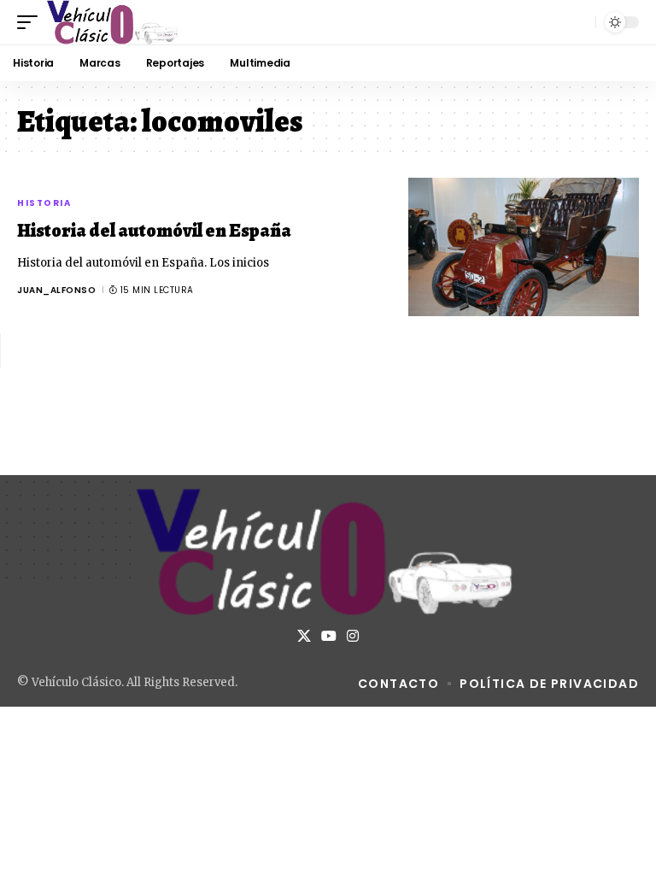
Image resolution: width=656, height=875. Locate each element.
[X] (304, 636)
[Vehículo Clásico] (112, 22)
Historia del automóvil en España (154, 231)
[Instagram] (353, 636)
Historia (44, 203)
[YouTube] (329, 636)
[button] (31, 22)
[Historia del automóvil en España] (523, 247)
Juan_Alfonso (56, 290)
